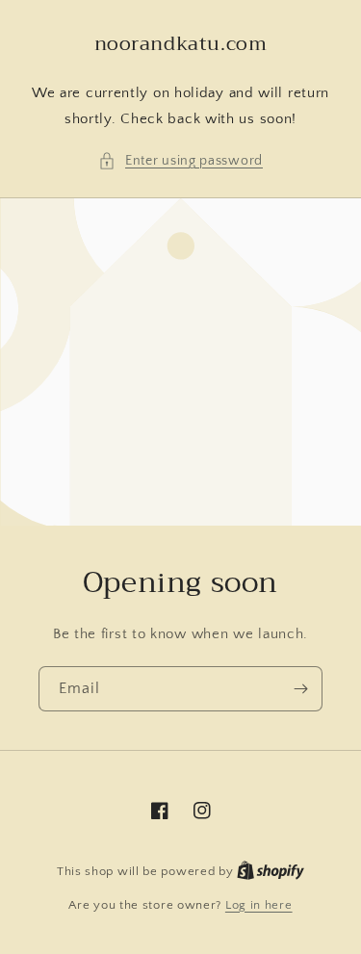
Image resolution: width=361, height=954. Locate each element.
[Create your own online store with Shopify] (270, 871)
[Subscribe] (300, 688)
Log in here (259, 905)
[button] (180, 161)
